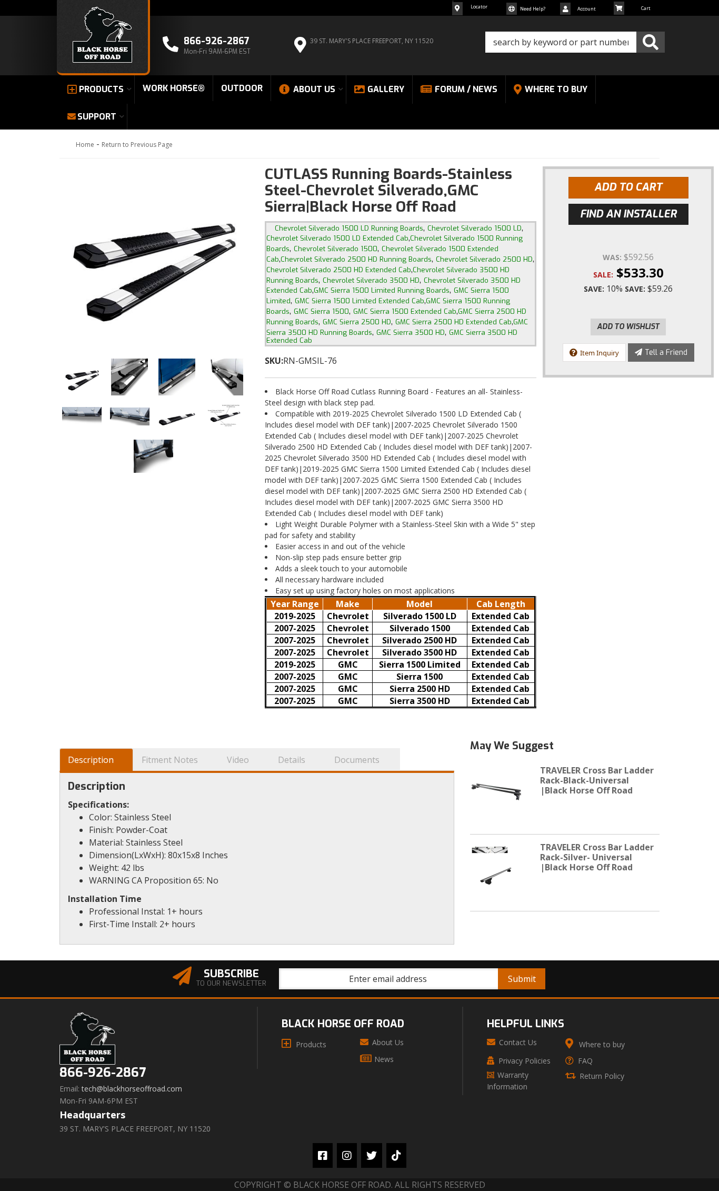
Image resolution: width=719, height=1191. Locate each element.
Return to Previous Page (137, 144)
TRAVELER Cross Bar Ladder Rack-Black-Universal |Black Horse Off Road (597, 780)
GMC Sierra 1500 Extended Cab (404, 311)
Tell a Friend (666, 353)
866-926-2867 (102, 1073)
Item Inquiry (599, 353)
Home (85, 144)
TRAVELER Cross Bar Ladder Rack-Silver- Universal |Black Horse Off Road (597, 857)
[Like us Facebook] (323, 1155)
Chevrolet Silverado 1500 (335, 248)
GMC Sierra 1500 (321, 311)
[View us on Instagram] (347, 1155)
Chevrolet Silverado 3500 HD (371, 280)
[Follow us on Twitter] (371, 1155)
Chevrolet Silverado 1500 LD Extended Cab (337, 238)
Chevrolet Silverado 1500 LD (474, 228)
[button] (575, 42)
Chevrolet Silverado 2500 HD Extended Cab (338, 269)
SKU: (274, 360)
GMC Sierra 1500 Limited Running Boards (382, 290)
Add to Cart (628, 187)
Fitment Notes (170, 760)
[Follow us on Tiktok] (396, 1155)
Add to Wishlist (628, 327)
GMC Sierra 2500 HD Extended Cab (453, 321)
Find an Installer (628, 214)
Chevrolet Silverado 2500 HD (484, 259)
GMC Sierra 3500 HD (410, 332)
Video (238, 760)
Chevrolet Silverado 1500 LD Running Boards (349, 228)
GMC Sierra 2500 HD (357, 321)
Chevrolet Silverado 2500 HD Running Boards (356, 259)
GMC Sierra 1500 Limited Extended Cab (359, 300)
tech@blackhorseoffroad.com (132, 1089)
